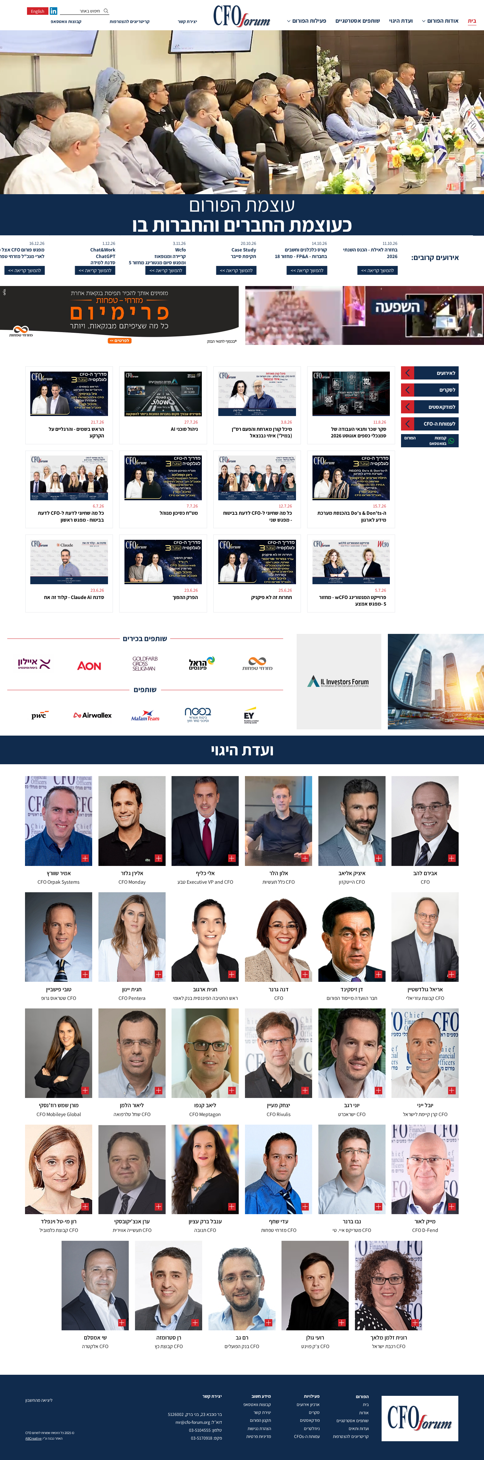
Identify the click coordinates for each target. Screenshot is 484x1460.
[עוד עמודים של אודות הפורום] (423, 21)
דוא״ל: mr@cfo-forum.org (198, 1422)
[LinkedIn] (53, 11)
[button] (374, 270)
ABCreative (33, 1438)
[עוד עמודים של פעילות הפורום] (288, 21)
